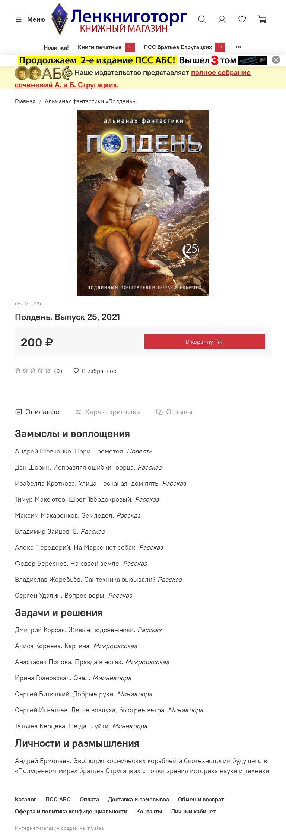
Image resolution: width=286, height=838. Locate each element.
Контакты (149, 811)
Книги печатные (100, 47)
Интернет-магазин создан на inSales (59, 828)
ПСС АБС (58, 799)
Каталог (25, 799)
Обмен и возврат (201, 799)
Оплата (89, 799)
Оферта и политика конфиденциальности (71, 811)
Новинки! (56, 47)
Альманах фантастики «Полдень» (90, 101)
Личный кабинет (193, 811)
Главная (25, 101)
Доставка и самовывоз (138, 799)
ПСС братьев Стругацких (178, 47)
